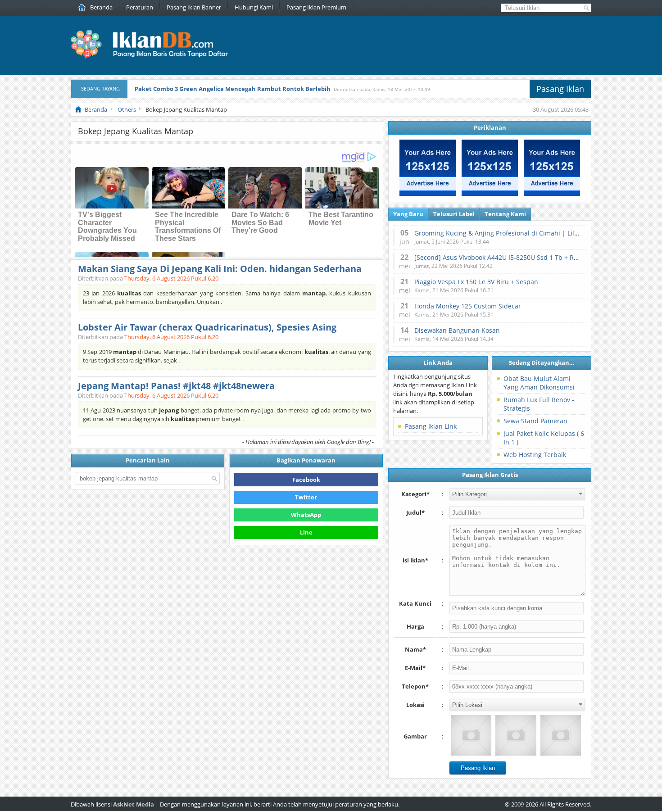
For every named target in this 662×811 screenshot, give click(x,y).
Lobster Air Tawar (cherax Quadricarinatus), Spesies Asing (207, 327)
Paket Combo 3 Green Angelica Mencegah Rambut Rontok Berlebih (233, 89)
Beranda (101, 7)
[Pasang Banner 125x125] (427, 194)
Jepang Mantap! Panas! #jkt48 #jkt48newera (176, 386)
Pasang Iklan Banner (194, 7)
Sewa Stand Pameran (535, 421)
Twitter (306, 497)
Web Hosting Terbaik (534, 454)
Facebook (306, 480)
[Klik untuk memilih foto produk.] (471, 735)
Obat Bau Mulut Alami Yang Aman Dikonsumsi (539, 382)
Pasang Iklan (560, 88)
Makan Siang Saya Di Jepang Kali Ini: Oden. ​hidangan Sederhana (220, 269)
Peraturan (139, 7)
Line (306, 532)
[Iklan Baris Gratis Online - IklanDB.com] (155, 57)
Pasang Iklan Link (431, 426)
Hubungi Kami (254, 7)
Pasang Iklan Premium (316, 7)
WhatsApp (306, 515)
